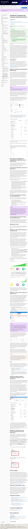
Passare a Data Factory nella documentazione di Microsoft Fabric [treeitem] (4, 18)
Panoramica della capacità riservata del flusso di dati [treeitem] (5, 68)
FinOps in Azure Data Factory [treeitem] (4, 78)
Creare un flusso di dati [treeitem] (4, 30)
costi (17, 237)
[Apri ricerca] (24, 6)
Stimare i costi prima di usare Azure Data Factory (16, 21)
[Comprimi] (8, 12)
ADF (17, 72)
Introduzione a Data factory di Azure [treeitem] (5, 25)
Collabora (2, 527)
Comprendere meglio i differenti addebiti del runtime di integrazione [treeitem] (5, 74)
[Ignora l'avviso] (26, 1)
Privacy (4, 527)
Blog (22, 526)
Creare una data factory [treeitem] (4, 27)
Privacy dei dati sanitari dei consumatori (11, 527)
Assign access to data (14, 67)
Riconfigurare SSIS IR (13, 214)
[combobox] (5, 14)
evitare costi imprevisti (20, 500)
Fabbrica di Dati (16, 13)
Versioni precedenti (19, 526)
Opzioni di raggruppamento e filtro (18, 483)
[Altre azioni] (26, 13)
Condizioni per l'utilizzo (19, 527)
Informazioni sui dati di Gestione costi (15, 428)
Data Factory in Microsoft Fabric (15, 30)
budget (15, 472)
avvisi (24, 472)
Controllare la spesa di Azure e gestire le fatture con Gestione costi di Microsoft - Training (18, 517)
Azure (13, 13)
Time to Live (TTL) (14, 371)
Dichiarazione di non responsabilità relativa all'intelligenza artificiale (8, 526)
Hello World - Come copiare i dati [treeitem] (5, 29)
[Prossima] (23, 6)
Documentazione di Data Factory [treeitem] (4, 16)
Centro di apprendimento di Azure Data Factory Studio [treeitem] (5, 33)
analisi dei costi (25, 499)
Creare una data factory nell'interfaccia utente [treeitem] (4, 40)
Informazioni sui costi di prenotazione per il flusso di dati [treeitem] (5, 71)
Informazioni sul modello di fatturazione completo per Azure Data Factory (18, 22)
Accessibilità (24, 527)
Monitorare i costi (12, 23)
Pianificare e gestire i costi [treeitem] (4, 76)
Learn (10, 13)
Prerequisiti (11, 20)
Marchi (1, 528)
